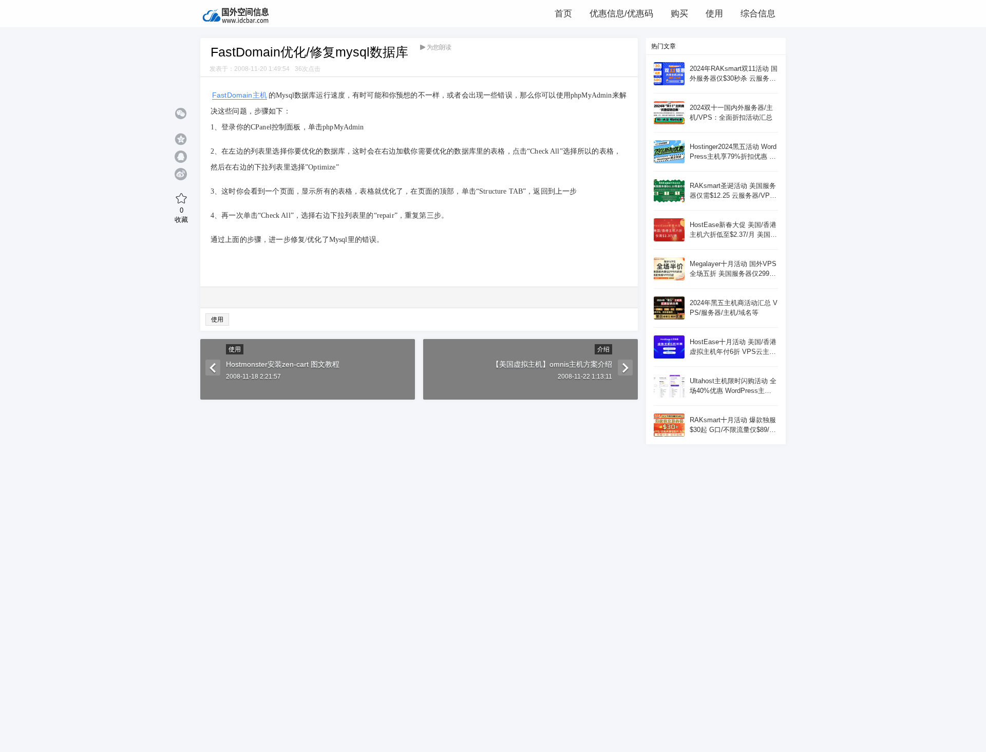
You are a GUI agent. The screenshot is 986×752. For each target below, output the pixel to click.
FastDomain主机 (239, 95)
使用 (217, 319)
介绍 (603, 349)
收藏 (181, 214)
